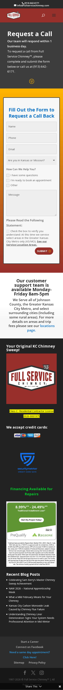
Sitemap (19, 662)
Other (14, 185)
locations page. (41, 328)
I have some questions (24, 175)
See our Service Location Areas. (26, 243)
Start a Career (29, 641)
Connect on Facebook (29, 647)
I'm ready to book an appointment (30, 180)
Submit (42, 251)
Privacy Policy (37, 662)
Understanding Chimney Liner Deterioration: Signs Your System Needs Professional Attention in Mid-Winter (31, 618)
